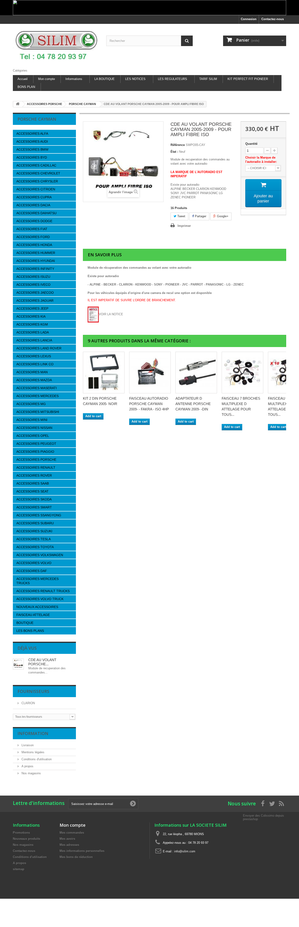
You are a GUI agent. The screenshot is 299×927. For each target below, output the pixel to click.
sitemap (18, 869)
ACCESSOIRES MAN (32, 372)
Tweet (180, 216)
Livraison (27, 745)
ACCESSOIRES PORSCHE (36, 459)
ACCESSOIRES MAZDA (34, 380)
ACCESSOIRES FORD (33, 237)
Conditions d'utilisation (36, 759)
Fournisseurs (33, 691)
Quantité (251, 143)
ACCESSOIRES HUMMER (35, 253)
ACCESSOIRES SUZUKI (34, 531)
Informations (73, 79)
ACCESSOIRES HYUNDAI (35, 261)
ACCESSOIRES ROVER (34, 475)
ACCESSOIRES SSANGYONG (38, 515)
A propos (27, 766)
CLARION (28, 703)
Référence (178, 145)
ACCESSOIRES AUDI (32, 141)
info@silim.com (184, 851)
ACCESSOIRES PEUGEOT (36, 443)
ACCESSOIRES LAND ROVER (38, 348)
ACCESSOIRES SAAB (32, 483)
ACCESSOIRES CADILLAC (36, 165)
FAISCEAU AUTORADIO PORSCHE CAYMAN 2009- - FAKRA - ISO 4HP (149, 403)
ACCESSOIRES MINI (31, 420)
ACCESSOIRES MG (31, 404)
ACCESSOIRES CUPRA (34, 197)
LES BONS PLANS (30, 631)
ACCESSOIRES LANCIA (34, 340)
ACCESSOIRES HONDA (34, 245)
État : (174, 151)
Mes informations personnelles (82, 851)
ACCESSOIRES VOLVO (33, 563)
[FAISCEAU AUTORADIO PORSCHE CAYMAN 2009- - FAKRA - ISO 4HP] (150, 372)
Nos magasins (31, 773)
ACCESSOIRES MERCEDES (37, 396)
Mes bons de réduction (76, 857)
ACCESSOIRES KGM (32, 324)
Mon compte (46, 79)
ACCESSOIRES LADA (32, 332)
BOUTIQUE (24, 623)
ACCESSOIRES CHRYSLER (37, 181)
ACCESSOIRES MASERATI (36, 388)
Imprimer (184, 226)
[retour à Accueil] (17, 104)
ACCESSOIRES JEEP (32, 308)
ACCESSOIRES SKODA (34, 499)
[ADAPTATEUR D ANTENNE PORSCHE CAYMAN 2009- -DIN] (196, 372)
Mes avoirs (67, 838)
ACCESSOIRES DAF (31, 571)
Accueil (23, 79)
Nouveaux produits (26, 838)
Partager (200, 216)
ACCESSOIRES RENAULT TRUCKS (43, 591)
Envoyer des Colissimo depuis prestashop (263, 817)
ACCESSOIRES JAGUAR (34, 300)
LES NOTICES (135, 79)
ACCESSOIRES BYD (31, 157)
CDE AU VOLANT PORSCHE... (42, 662)
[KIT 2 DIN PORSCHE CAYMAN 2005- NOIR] (104, 372)
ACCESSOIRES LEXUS (33, 356)
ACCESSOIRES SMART (34, 507)
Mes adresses (69, 845)
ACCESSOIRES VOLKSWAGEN (39, 555)
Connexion (248, 19)
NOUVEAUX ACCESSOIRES (37, 607)
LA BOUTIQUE (104, 79)
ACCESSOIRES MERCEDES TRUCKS (37, 581)
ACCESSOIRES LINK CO (34, 364)
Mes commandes (72, 832)
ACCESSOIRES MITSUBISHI (37, 412)
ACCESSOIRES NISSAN (34, 428)
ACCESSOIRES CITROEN (35, 189)
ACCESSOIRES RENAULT (35, 467)
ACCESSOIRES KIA (31, 316)
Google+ (222, 216)
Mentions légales (32, 752)
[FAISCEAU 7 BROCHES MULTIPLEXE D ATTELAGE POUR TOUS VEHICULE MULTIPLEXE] (242, 372)
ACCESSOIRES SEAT (32, 491)
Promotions (21, 832)
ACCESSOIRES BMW (32, 149)
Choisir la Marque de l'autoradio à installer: (262, 159)
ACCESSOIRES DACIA (33, 205)
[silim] (56, 45)
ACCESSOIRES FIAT (31, 229)
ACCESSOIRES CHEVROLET (38, 173)
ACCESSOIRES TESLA (33, 539)
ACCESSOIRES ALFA (32, 133)
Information (33, 733)
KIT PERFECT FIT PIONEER (248, 79)
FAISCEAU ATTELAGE (33, 615)
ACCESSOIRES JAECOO (35, 292)
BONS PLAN (26, 87)
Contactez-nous (272, 19)
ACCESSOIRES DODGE (34, 221)
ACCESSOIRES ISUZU (33, 277)
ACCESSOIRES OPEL (32, 436)
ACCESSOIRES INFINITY (35, 269)
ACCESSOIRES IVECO (33, 284)
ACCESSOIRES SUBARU (35, 523)
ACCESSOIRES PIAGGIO (35, 451)
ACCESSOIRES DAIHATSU (36, 213)
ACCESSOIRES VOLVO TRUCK (40, 599)
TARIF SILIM (208, 79)
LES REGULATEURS (172, 79)
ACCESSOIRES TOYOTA (35, 547)
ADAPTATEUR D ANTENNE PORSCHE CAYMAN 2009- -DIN (193, 403)
